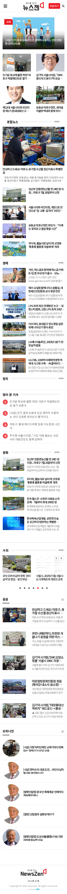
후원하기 (54, 6)
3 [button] (29, 588)
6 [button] (42, 588)
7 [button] (47, 588)
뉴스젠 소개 (33, 880)
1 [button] (20, 588)
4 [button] (33, 588)
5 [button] (38, 588)
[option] (33, 33)
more (57, 121)
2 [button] (24, 588)
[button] (56, 558)
